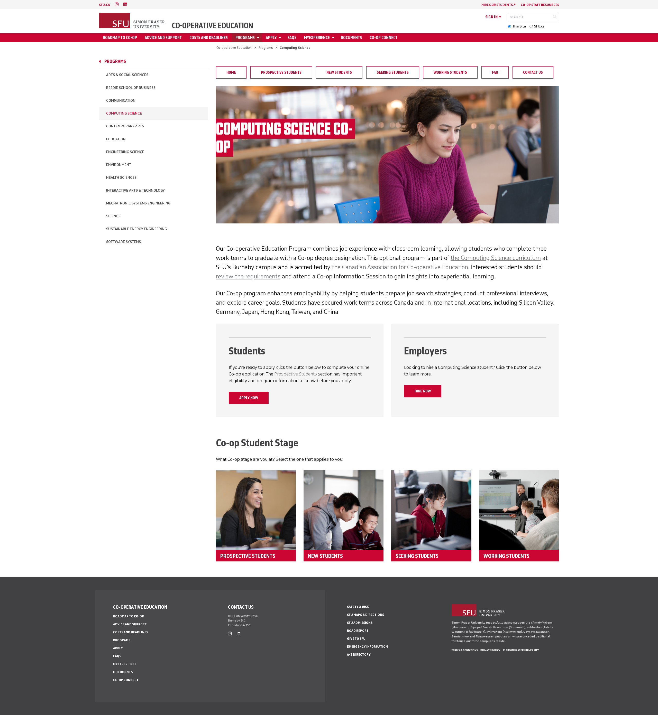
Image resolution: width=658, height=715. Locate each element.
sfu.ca (104, 5)
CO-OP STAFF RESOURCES (540, 5)
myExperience (317, 37)
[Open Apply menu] (281, 37)
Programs (245, 37)
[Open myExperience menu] (334, 37)
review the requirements (248, 276)
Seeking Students (393, 72)
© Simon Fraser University (521, 650)
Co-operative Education (212, 25)
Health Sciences (121, 177)
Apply (271, 37)
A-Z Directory (359, 654)
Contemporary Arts (125, 126)
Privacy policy (490, 650)
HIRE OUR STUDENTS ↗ (498, 5)
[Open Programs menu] (259, 37)
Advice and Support (163, 37)
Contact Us (533, 72)
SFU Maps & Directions (365, 615)
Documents (351, 37)
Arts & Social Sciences (127, 75)
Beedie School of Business (131, 88)
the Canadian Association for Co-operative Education (400, 267)
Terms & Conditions (465, 650)
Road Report (358, 630)
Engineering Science (125, 152)
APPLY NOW (248, 398)
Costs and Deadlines (208, 37)
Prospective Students (281, 72)
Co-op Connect (383, 37)
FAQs (292, 37)
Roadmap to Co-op (120, 37)
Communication (120, 100)
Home (231, 72)
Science (113, 216)
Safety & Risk (358, 607)
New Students (339, 72)
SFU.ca (539, 26)
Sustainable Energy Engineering (136, 229)
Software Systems (123, 242)
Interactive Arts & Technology (135, 190)
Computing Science (124, 113)
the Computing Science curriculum (496, 257)
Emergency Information (367, 646)
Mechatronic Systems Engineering (138, 203)
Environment (118, 165)
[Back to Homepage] (132, 21)
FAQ (495, 72)
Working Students (450, 72)
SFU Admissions (359, 622)
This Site (519, 26)
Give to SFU (356, 638)
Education (116, 139)
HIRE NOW (423, 391)
